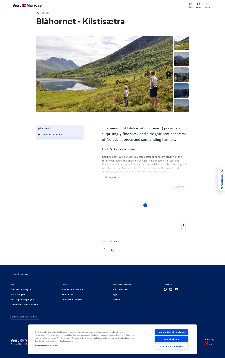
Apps (115, 294)
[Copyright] (169, 108)
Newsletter (67, 294)
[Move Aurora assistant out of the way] (218, 168)
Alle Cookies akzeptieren (171, 332)
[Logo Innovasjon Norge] (209, 343)
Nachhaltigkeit (18, 294)
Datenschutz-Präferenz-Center (25, 317)
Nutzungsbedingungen (22, 299)
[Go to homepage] (31, 5)
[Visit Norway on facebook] (165, 289)
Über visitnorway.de (20, 289)
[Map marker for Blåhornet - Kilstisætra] (145, 205)
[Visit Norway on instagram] (170, 289)
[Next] (168, 74)
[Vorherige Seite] (40, 74)
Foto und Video (120, 289)
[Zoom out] (183, 229)
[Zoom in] (183, 225)
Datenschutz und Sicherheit (24, 304)
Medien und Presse (71, 299)
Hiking (109, 249)
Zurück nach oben (21, 274)
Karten (116, 299)
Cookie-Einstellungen (171, 346)
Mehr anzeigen (113, 176)
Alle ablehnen (171, 339)
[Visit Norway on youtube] (176, 289)
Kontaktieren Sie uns (72, 289)
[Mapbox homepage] (179, 186)
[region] (145, 208)
